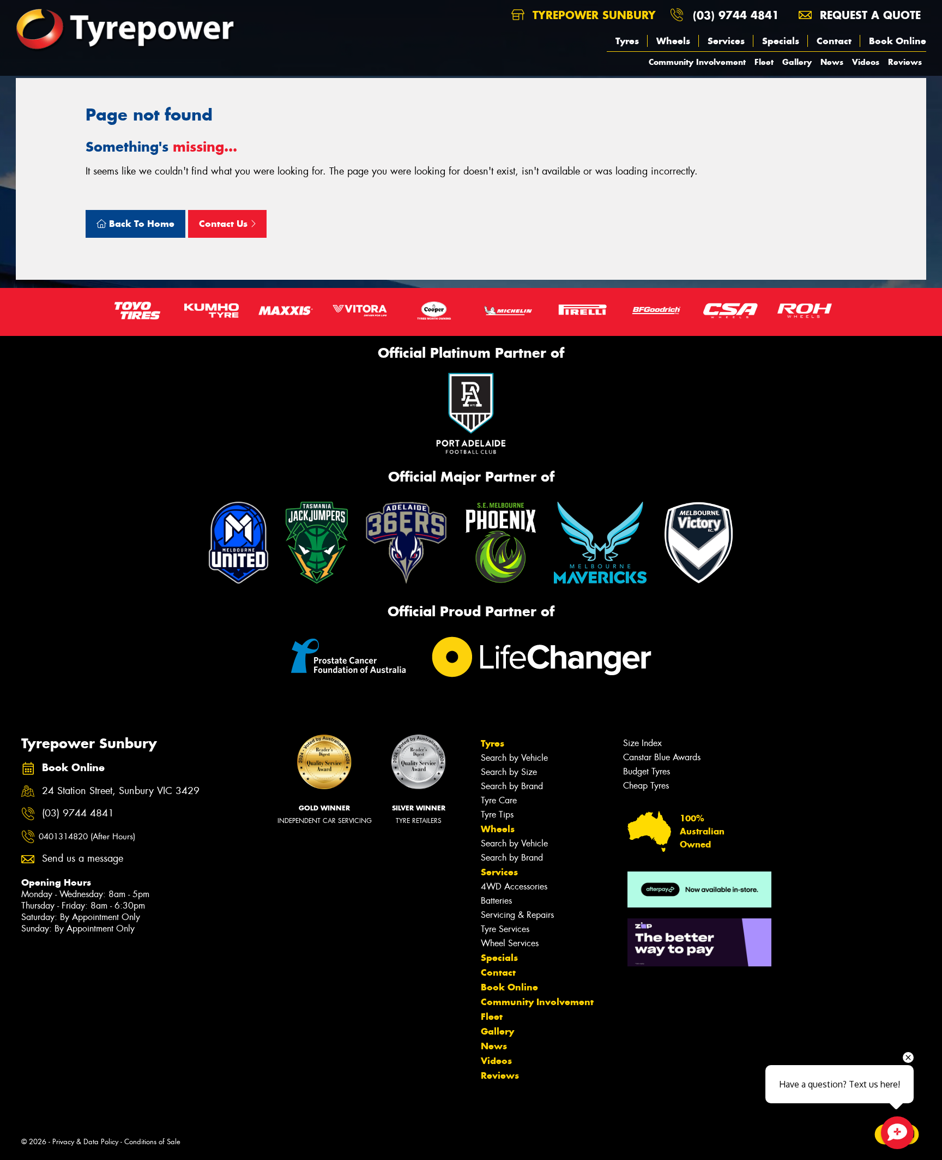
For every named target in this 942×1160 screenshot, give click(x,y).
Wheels (673, 41)
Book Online (897, 41)
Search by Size (509, 772)
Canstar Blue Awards (662, 757)
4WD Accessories (514, 886)
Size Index (642, 743)
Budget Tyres (646, 771)
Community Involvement (697, 62)
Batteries (496, 900)
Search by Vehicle (514, 758)
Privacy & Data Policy (85, 1141)
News (831, 62)
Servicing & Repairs (517, 915)
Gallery (797, 62)
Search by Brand (512, 786)
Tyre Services (505, 929)
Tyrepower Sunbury (592, 15)
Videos (865, 62)
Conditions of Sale (152, 1141)
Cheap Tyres (646, 785)
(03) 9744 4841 (736, 15)
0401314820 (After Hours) (87, 836)
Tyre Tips (497, 814)
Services (726, 41)
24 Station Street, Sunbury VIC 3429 (121, 791)
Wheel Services (510, 943)
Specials (780, 41)
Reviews (905, 62)
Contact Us (224, 224)
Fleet (764, 62)
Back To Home (140, 224)
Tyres (627, 41)
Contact (834, 41)
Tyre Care (499, 800)
